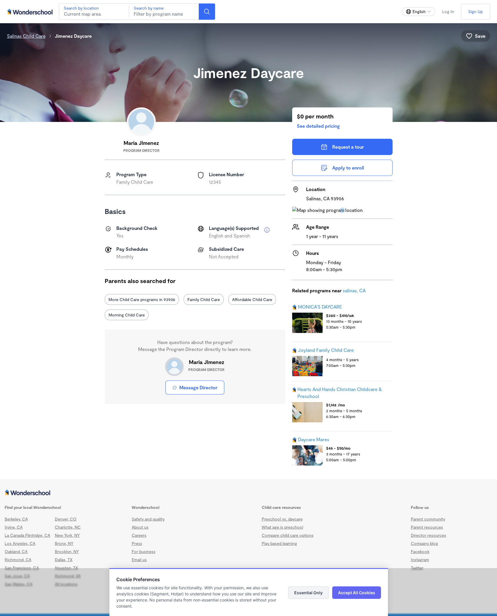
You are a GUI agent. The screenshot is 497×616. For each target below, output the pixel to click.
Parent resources (427, 527)
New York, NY (67, 535)
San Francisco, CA (22, 567)
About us (140, 527)
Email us (139, 559)
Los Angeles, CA (20, 543)
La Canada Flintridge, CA (27, 535)
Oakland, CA (16, 551)
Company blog (424, 543)
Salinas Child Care (26, 36)
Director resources (428, 535)
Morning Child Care (127, 314)
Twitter (417, 567)
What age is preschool (282, 527)
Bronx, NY (64, 543)
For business (144, 551)
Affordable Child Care (252, 299)
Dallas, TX (64, 559)
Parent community (428, 518)
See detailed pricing (318, 126)
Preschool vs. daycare (282, 518)
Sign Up (475, 11)
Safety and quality (148, 518)
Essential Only (308, 592)
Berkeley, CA (16, 518)
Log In (448, 11)
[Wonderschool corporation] (248, 493)
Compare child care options (288, 535)
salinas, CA (354, 290)
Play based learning (279, 543)
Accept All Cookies (356, 592)
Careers (139, 535)
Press (137, 543)
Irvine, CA (14, 527)
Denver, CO (66, 518)
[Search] (207, 11)
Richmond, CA (18, 559)
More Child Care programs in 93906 (142, 299)
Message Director (198, 387)
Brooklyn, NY (67, 551)
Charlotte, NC (68, 527)
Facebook (420, 551)
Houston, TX (66, 567)
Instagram (420, 559)
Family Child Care (203, 299)
